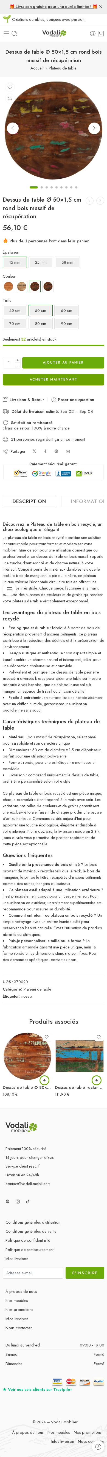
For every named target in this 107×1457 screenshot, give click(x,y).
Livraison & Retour (26, 400)
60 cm (66, 310)
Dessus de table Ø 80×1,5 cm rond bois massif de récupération (27, 1087)
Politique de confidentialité (27, 1240)
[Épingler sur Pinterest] (56, 451)
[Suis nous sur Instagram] (17, 1201)
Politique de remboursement (29, 1249)
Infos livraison (16, 1258)
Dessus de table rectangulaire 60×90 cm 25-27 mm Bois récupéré (79, 1087)
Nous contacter (18, 1328)
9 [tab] (76, 192)
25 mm (41, 262)
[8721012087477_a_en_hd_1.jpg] (53, 130)
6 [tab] (61, 192)
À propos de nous (21, 1291)
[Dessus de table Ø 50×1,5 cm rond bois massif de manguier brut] (21, 286)
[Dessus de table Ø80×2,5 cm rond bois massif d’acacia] (8, 286)
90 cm (66, 323)
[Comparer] (9, 98)
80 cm (40, 323)
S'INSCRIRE (85, 1273)
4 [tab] (51, 192)
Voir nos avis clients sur (37, 1389)
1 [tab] (34, 192)
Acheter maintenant (53, 379)
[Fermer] (101, 7)
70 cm (14, 323)
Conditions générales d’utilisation (32, 1222)
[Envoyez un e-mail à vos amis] (68, 451)
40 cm (14, 310)
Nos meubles (16, 1300)
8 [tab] (71, 192)
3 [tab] (47, 192)
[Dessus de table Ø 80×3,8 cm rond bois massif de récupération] (48, 286)
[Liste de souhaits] (9, 87)
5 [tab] (56, 192)
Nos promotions (19, 1309)
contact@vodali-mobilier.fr (27, 1183)
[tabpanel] (53, 132)
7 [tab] (66, 192)
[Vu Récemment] (98, 1447)
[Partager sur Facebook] (45, 451)
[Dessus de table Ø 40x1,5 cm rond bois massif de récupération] (100, 201)
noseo (26, 996)
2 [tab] (42, 192)
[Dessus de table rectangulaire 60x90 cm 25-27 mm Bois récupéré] (79, 1056)
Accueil (36, 68)
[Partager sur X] (34, 451)
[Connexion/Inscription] (92, 33)
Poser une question (75, 400)
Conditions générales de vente (31, 1231)
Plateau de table (63, 68)
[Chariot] (100, 33)
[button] (44, 1080)
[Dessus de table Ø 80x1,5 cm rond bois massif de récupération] (90, 201)
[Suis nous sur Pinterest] (7, 1201)
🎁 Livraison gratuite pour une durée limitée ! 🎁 (53, 6)
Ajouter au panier (63, 362)
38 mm (67, 262)
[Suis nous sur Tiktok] (28, 1201)
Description (29, 501)
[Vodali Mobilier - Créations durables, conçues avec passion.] (53, 33)
